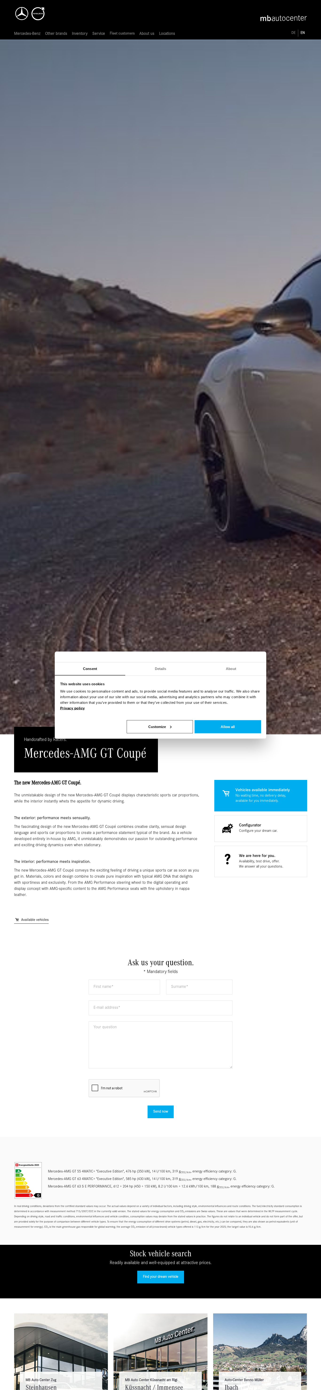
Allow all (228, 726)
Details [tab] (160, 668)
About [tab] (231, 668)
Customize (157, 726)
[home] (37, 12)
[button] (27, 34)
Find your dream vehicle (160, 1277)
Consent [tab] (90, 668)
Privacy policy (72, 708)
